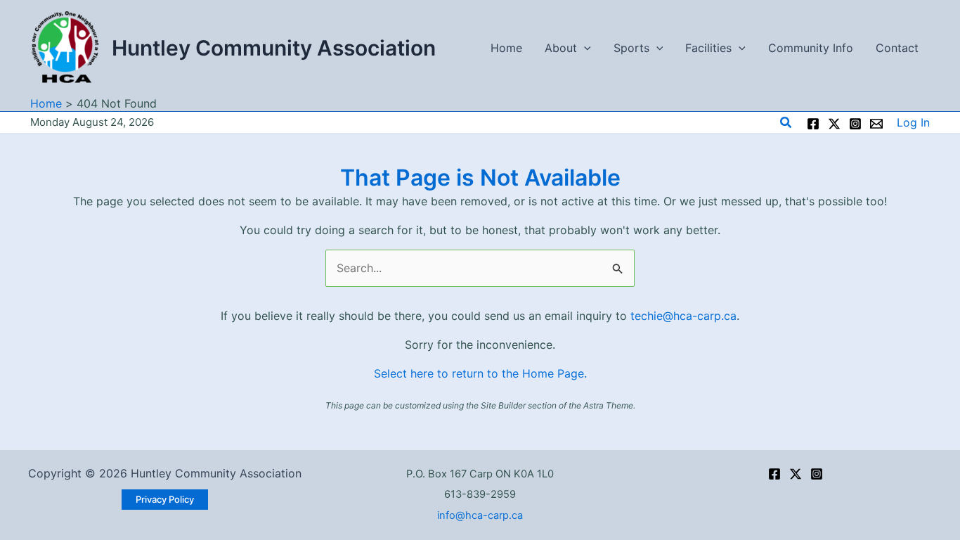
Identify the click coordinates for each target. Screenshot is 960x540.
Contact (897, 48)
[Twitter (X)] (795, 474)
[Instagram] (855, 123)
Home (506, 48)
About (561, 48)
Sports (631, 48)
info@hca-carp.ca (480, 515)
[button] (584, 48)
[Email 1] (876, 123)
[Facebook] (813, 123)
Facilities (708, 48)
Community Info (810, 48)
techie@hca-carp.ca (683, 316)
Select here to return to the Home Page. (480, 373)
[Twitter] (834, 123)
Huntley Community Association (274, 47)
